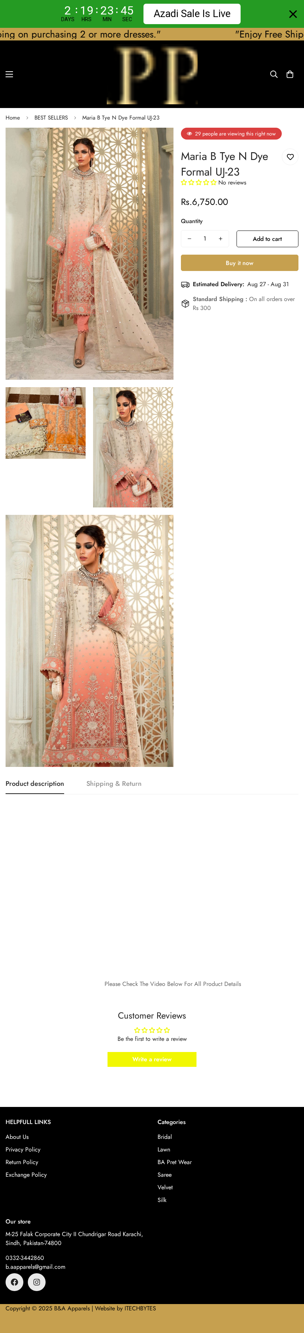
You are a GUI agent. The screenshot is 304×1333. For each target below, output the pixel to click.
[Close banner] (293, 14)
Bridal (165, 1137)
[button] (289, 74)
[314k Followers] (37, 1282)
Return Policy (22, 1162)
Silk (162, 1200)
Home (13, 118)
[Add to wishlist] (290, 156)
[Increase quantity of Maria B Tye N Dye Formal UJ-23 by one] (220, 239)
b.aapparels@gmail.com (35, 1266)
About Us (17, 1137)
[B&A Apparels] (152, 74)
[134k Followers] (14, 1282)
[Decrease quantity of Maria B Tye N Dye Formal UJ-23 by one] (189, 239)
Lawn (164, 1149)
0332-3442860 (25, 1258)
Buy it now (239, 263)
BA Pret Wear (175, 1162)
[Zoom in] (161, 143)
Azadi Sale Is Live (192, 14)
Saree (165, 1174)
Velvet (165, 1187)
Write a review (152, 1059)
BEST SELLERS (51, 118)
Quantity (192, 221)
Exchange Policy (26, 1174)
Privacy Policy (23, 1149)
